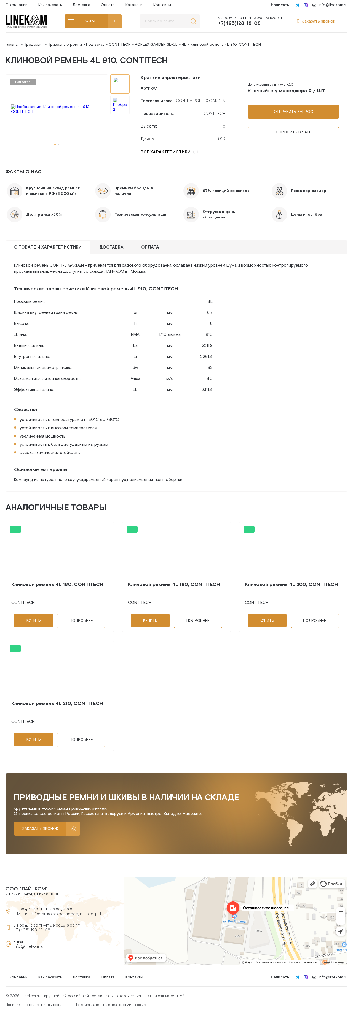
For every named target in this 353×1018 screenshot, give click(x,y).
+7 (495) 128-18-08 (32, 930)
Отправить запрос (293, 111)
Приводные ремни (65, 44)
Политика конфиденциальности (34, 1004)
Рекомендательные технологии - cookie (111, 1004)
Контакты (162, 4)
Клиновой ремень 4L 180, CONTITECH (57, 584)
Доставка (81, 4)
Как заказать (50, 4)
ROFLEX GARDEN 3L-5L (156, 44)
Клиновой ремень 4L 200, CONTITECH (291, 584)
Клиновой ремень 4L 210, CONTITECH (57, 703)
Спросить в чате (293, 132)
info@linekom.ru (333, 4)
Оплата (108, 4)
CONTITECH (120, 44)
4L (184, 44)
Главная (13, 44)
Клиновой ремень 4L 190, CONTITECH (174, 584)
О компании (17, 4)
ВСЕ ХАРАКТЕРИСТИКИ (166, 152)
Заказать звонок (318, 21)
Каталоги (134, 4)
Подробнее (81, 620)
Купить (33, 620)
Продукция (34, 44)
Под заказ (95, 44)
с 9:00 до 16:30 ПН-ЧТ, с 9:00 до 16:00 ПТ (251, 21)
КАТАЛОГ (93, 21)
